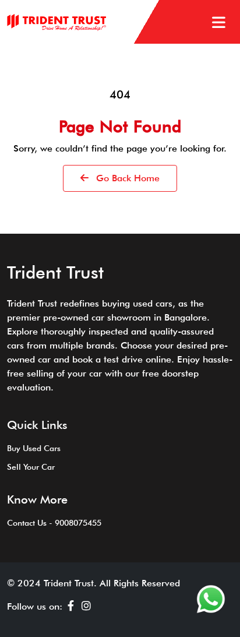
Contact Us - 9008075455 (54, 522)
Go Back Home (126, 178)
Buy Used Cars (34, 448)
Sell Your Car (31, 466)
